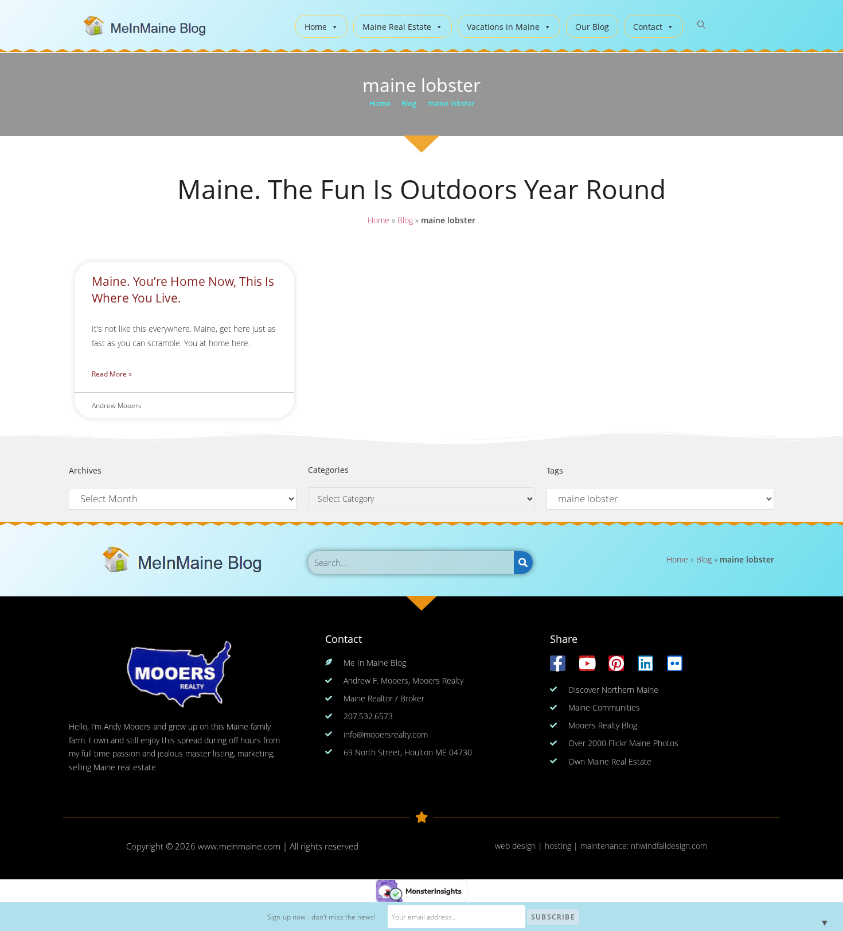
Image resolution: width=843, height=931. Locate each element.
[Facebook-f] (557, 663)
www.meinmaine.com (239, 846)
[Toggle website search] (701, 25)
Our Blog (592, 26)
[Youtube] (587, 663)
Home (316, 26)
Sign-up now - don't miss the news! (321, 917)
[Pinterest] (616, 663)
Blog (405, 220)
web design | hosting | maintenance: (563, 845)
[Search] (523, 562)
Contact (647, 26)
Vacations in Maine (503, 26)
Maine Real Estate (396, 26)
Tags (555, 470)
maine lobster (450, 103)
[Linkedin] (645, 663)
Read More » (112, 374)
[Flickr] (674, 663)
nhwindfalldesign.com (669, 845)
